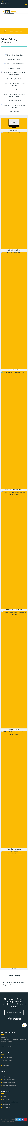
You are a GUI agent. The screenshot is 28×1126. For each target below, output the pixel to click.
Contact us (6, 1065)
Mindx (4, 1096)
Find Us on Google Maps (15, 31)
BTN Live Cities (6, 1107)
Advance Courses (7, 1060)
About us (5, 1063)
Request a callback (14, 1012)
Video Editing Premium (9, 1080)
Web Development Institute (10, 1102)
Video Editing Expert (8, 1077)
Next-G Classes (7, 1105)
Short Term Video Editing (9, 1085)
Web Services (6, 1099)
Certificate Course (7, 1057)
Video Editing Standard (9, 1082)
